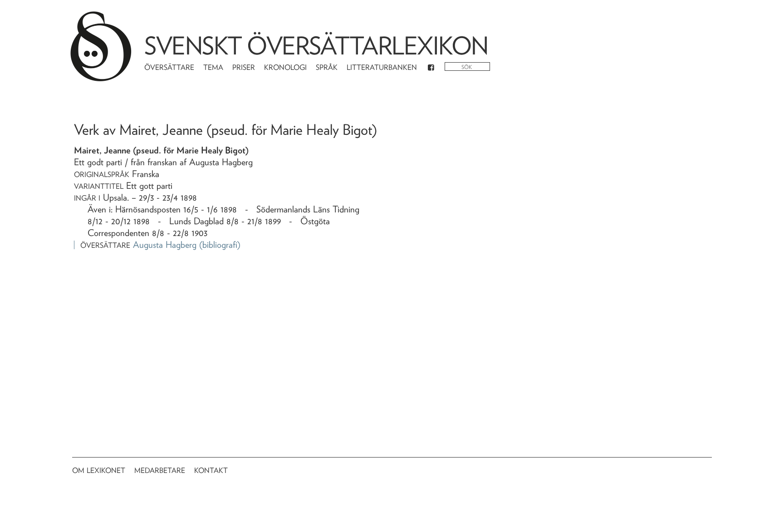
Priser (243, 67)
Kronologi (285, 67)
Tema (213, 67)
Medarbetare (159, 470)
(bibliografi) (219, 244)
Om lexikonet (98, 470)
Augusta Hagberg (164, 244)
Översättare (169, 67)
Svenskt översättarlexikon (316, 45)
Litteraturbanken (382, 67)
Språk (327, 67)
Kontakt (211, 470)
